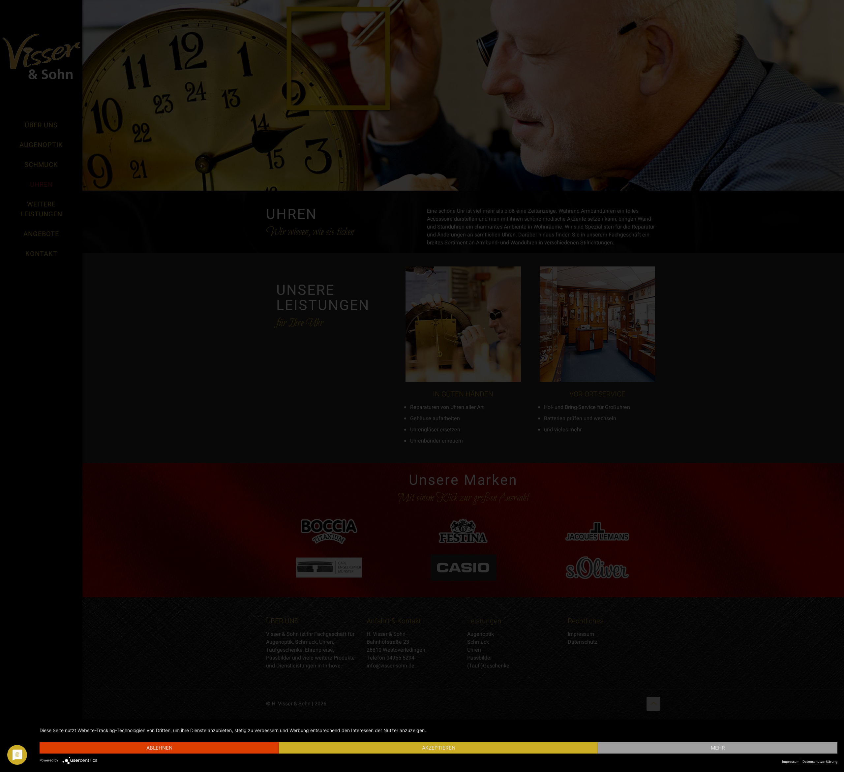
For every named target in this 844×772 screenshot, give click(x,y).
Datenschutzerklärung (819, 761)
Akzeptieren (438, 748)
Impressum (790, 761)
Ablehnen (159, 748)
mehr (718, 748)
